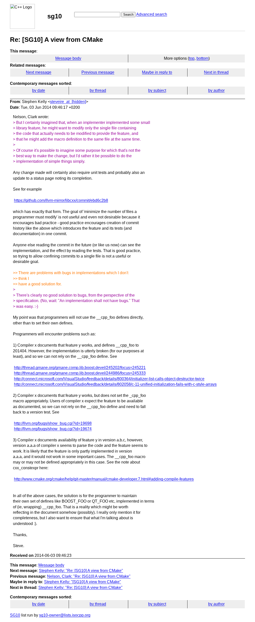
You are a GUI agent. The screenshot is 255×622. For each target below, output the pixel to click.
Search (128, 14)
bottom (202, 58)
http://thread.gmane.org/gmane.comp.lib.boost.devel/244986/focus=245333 (80, 373)
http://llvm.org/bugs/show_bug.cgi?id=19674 (53, 429)
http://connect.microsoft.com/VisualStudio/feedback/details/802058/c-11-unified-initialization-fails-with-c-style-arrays (115, 384)
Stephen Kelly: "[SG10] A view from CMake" (82, 582)
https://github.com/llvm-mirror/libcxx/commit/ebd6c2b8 (61, 200)
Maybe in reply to (157, 72)
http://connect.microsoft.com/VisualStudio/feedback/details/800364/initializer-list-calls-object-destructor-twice (109, 379)
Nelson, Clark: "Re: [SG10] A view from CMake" (88, 576)
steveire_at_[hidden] (68, 102)
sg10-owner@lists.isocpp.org (64, 615)
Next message (38, 72)
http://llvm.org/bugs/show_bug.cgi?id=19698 (53, 423)
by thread (98, 90)
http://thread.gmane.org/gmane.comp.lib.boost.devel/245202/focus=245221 (80, 367)
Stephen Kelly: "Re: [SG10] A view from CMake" (81, 571)
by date (38, 90)
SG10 (15, 615)
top (191, 58)
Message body (68, 58)
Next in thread (216, 72)
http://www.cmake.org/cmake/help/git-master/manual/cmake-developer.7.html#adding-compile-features (104, 479)
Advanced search (151, 14)
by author (216, 90)
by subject (157, 90)
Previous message (97, 72)
